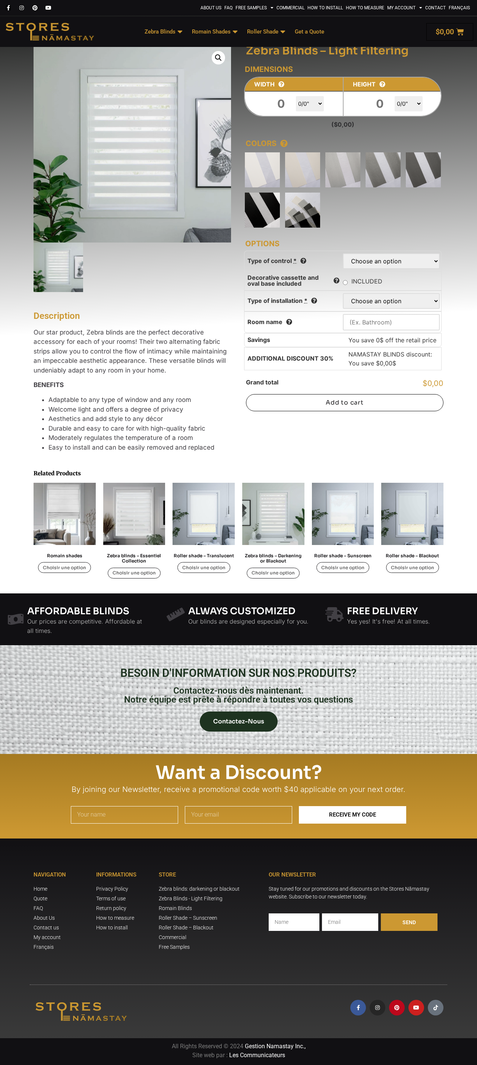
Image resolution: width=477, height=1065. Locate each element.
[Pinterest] (35, 7)
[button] (218, 57)
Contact (435, 7)
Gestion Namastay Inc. (274, 1046)
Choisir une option (64, 567)
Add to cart (345, 402)
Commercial (290, 7)
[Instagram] (21, 7)
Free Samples (251, 7)
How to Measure (365, 7)
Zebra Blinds (160, 31)
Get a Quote (309, 31)
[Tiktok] (435, 1007)
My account (401, 7)
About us (210, 7)
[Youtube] (48, 7)
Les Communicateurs (257, 1055)
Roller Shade (262, 31)
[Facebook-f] (8, 7)
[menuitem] (459, 8)
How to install (325, 7)
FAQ (228, 7)
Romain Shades (211, 31)
